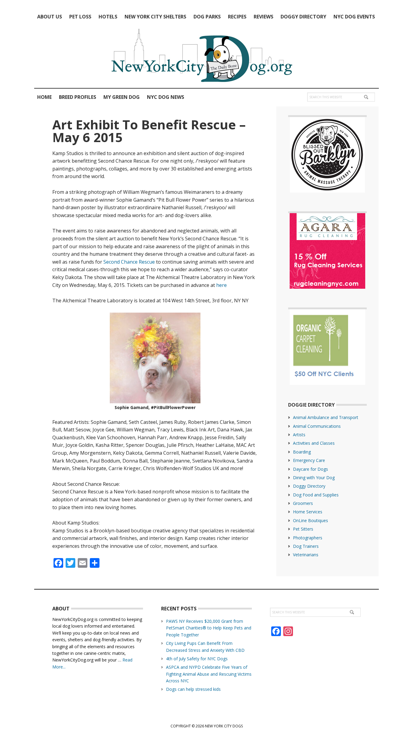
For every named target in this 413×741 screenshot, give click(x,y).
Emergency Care (309, 460)
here (221, 285)
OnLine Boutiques (310, 520)
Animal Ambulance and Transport (325, 417)
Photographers (307, 538)
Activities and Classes (314, 443)
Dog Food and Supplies (316, 495)
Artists (299, 434)
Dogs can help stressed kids (193, 689)
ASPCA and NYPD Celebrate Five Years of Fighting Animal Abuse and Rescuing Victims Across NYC (209, 674)
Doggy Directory (309, 486)
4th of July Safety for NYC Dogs (197, 658)
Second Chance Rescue (129, 261)
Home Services (307, 512)
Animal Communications (317, 426)
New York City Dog (206, 57)
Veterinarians (305, 554)
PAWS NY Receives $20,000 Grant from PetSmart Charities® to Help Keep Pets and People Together (208, 628)
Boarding (302, 452)
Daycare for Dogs (310, 469)
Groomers (303, 503)
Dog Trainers (306, 546)
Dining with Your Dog (314, 477)
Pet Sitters (303, 529)
